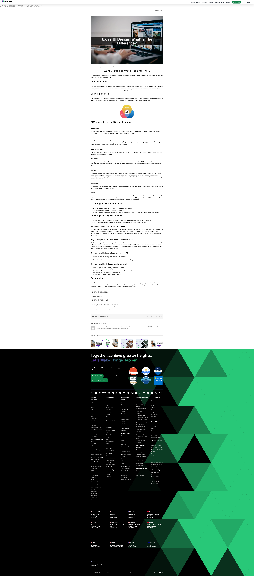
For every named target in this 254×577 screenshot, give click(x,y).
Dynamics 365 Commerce (139, 412)
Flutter (92, 441)
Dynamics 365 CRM (140, 403)
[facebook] (152, 572)
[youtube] (160, 572)
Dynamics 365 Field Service (140, 427)
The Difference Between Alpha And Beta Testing (104, 306)
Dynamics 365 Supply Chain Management (141, 409)
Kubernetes (123, 444)
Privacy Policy (133, 572)
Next (161, 10)
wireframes (146, 186)
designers (95, 186)
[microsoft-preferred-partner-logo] (158, 376)
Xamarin (93, 447)
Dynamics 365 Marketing (142, 417)
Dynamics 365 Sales (140, 415)
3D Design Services (97, 296)
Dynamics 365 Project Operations (141, 430)
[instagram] (157, 572)
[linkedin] (162, 572)
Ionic (92, 445)
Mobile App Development (110, 309)
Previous (157, 10)
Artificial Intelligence (140, 440)
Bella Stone (94, 309)
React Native (94, 443)
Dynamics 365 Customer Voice (142, 437)
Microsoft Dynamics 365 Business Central (141, 423)
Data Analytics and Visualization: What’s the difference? (105, 304)
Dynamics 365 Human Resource (141, 405)
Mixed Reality (139, 442)
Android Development (96, 402)
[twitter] (154, 572)
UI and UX (102, 162)
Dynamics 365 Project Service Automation (141, 433)
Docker (122, 442)
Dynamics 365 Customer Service (142, 420)
